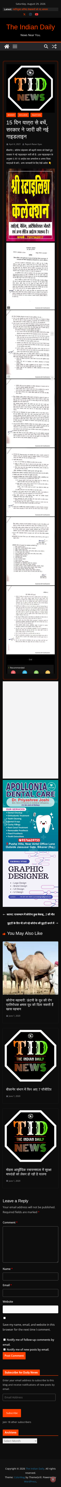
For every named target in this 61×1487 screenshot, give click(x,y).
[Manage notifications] (53, 1479)
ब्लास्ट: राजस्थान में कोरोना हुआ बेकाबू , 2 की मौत (31, 914)
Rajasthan (36, 115)
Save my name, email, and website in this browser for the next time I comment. (29, 1327)
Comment (10, 1222)
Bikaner (11, 115)
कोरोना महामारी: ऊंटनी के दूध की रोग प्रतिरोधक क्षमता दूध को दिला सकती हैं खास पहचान (29, 1004)
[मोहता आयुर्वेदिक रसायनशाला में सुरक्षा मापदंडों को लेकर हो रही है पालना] (30, 1111)
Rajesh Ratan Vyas (33, 144)
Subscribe (12, 1413)
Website (8, 1301)
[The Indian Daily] (7, 46)
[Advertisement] (30, 730)
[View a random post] (54, 46)
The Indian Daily (30, 27)
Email (7, 1285)
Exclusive (23, 115)
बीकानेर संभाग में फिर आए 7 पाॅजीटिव (29, 1089)
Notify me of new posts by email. (28, 1349)
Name (8, 1269)
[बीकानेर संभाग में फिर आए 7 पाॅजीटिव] (30, 1030)
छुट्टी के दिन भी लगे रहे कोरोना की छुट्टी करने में (30, 923)
